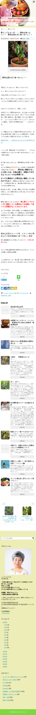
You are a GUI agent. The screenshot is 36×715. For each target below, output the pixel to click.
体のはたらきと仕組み (10, 679)
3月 (5, 642)
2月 (5, 645)
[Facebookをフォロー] (5, 288)
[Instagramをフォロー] (9, 288)
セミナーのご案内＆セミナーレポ (13, 677)
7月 (5, 637)
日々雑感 (5, 682)
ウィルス (5, 293)
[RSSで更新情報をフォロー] (15, 288)
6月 (5, 640)
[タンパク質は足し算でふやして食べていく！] (5, 481)
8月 (5, 635)
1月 (5, 647)
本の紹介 (5, 688)
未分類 (5, 685)
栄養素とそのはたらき (10, 694)
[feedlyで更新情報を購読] (12, 288)
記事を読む (22, 316)
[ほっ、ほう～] (5, 385)
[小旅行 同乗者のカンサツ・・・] (5, 360)
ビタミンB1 (12, 293)
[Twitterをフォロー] (2, 288)
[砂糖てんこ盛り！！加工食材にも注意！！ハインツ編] (5, 464)
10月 (5, 630)
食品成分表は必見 (16, 307)
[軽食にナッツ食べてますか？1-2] (5, 435)
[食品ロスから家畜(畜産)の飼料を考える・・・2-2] (5, 344)
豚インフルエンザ (22, 293)
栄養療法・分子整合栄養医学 (12, 691)
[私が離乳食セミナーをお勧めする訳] (5, 406)
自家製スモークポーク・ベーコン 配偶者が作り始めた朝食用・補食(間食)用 (22, 323)
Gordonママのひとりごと (18, 18)
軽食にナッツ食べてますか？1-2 (21, 432)
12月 (5, 625)
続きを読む (6, 613)
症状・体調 (6, 697)
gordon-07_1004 (6, 295)
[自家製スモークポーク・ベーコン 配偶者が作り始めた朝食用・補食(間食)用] (5, 323)
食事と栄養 (25, 38)
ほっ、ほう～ (15, 382)
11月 (5, 627)
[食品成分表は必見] (5, 310)
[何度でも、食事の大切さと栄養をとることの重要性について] (5, 448)
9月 (5, 632)
